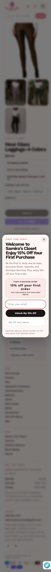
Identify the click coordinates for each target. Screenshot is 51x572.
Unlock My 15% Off (25, 313)
